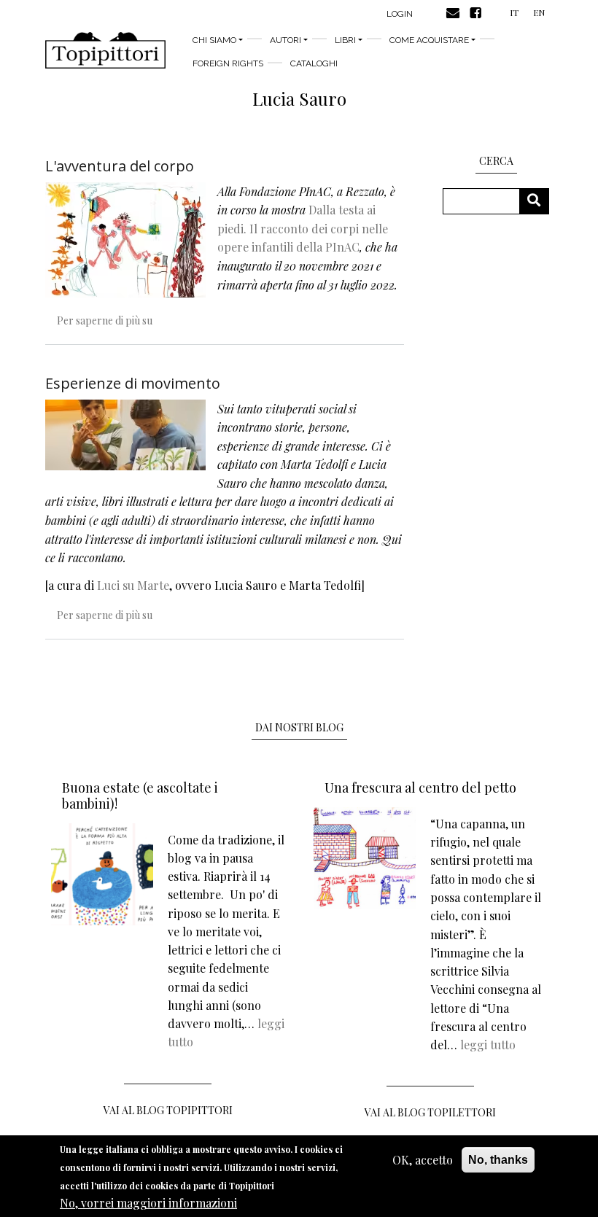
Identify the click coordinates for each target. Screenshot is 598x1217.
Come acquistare (429, 40)
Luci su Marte (133, 585)
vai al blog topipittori (168, 1110)
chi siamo (214, 40)
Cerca (539, 201)
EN (539, 12)
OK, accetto (422, 1159)
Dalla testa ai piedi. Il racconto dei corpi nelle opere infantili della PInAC (302, 228)
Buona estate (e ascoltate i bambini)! (140, 795)
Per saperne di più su (104, 320)
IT (514, 12)
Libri (345, 40)
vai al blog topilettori (430, 1112)
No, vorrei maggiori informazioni (148, 1202)
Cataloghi (314, 63)
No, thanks (498, 1160)
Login (400, 14)
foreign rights (228, 63)
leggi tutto (488, 1044)
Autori (285, 40)
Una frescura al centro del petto (420, 787)
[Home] (105, 50)
